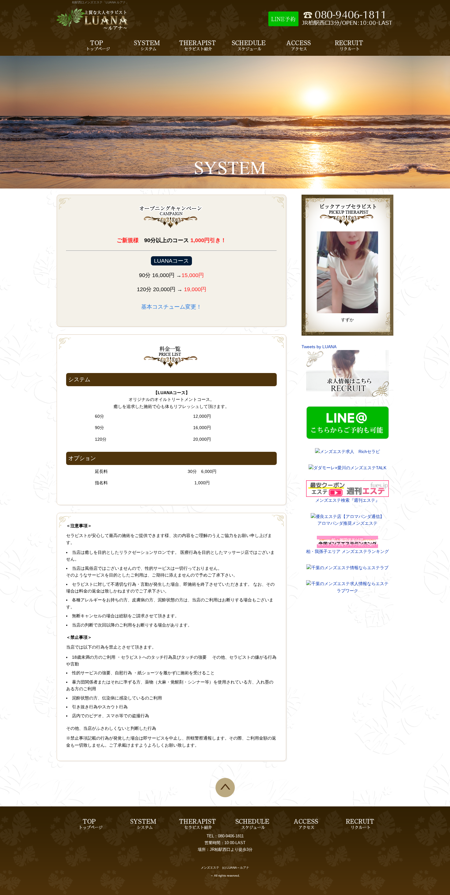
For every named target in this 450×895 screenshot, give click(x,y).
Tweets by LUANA (319, 346)
